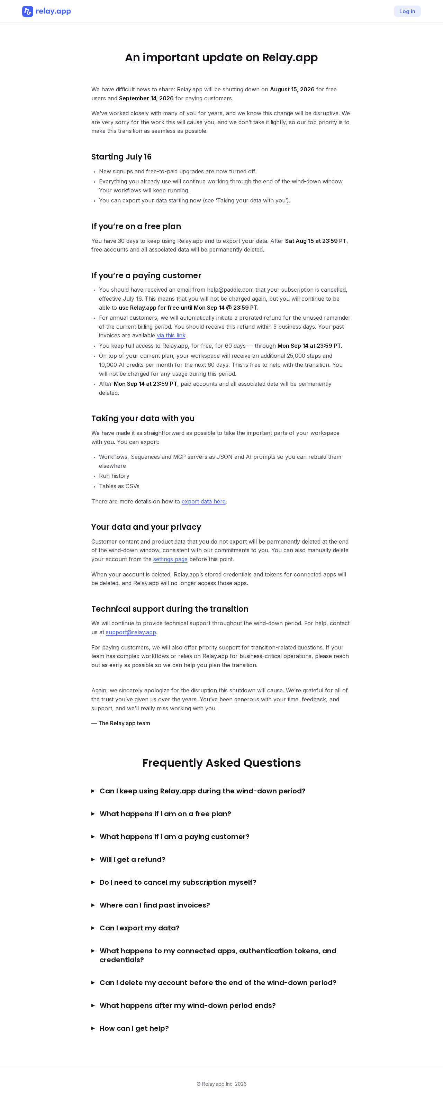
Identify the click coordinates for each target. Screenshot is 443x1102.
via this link (171, 335)
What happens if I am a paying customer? (175, 836)
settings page (170, 559)
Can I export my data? (140, 927)
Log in (407, 11)
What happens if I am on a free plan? (165, 813)
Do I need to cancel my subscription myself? (178, 882)
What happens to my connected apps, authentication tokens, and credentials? (218, 955)
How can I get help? (134, 1028)
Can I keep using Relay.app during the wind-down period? (203, 790)
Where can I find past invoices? (155, 905)
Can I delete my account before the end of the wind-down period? (218, 982)
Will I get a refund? (132, 859)
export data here (204, 501)
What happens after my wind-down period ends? (188, 1005)
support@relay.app (131, 632)
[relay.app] (46, 11)
